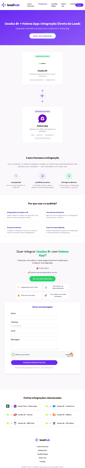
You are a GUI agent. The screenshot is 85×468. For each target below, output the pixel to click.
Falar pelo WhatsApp (44, 279)
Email (13, 331)
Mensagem (15, 339)
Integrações (42, 450)
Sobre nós (42, 458)
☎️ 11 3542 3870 (42, 268)
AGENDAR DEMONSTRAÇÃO (34, 363)
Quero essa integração (42, 36)
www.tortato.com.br (57, 467)
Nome (13, 313)
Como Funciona (42, 446)
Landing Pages (42, 454)
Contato (43, 461)
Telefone (14, 322)
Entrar (80, 5)
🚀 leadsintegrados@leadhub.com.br (42, 272)
